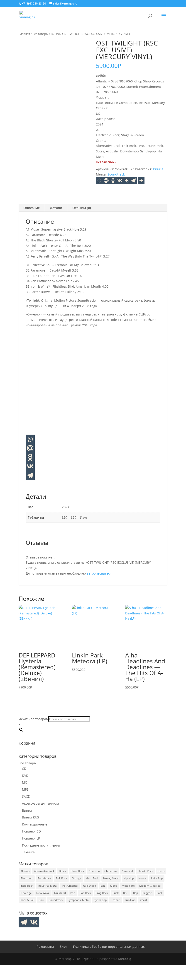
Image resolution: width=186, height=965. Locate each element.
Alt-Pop (24, 871)
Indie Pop (157, 878)
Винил (55, 34)
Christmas (110, 871)
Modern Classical (150, 886)
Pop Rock (85, 893)
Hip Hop (129, 878)
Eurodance (44, 878)
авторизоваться (99, 573)
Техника (28, 852)
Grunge (76, 878)
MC (24, 782)
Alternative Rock (44, 871)
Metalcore (128, 886)
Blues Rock (77, 871)
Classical (127, 871)
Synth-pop (100, 900)
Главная (24, 34)
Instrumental (70, 886)
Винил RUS (30, 817)
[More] (141, 180)
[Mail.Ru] (106, 180)
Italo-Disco (89, 886)
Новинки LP (31, 838)
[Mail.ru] (30, 448)
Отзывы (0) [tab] (81, 208)
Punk (116, 893)
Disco (160, 871)
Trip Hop (130, 900)
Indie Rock (26, 886)
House (142, 878)
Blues (62, 871)
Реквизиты (45, 946)
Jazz (102, 886)
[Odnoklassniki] (113, 180)
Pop (72, 893)
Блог (63, 946)
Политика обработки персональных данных (109, 946)
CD (24, 768)
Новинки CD (31, 831)
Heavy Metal (111, 878)
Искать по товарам (33, 719)
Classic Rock (145, 871)
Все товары (40, 34)
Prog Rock (101, 893)
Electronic (26, 878)
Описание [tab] (31, 208)
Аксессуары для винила (40, 803)
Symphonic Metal (78, 900)
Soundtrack (116, 174)
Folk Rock (61, 878)
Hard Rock (92, 878)
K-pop (113, 886)
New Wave (43, 893)
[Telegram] (133, 180)
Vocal (143, 900)
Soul (41, 900)
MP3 (25, 789)
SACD (26, 796)
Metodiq (124, 959)
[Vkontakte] (119, 180)
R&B (126, 893)
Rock (159, 893)
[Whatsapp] (99, 180)
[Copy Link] (126, 180)
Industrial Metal (47, 886)
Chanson (94, 871)
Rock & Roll (27, 900)
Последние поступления (41, 845)
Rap (135, 893)
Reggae (147, 893)
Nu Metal (60, 893)
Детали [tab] (56, 208)
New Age (26, 893)
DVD (25, 775)
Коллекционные (34, 824)
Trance (115, 900)
